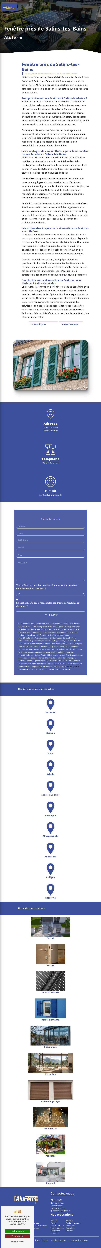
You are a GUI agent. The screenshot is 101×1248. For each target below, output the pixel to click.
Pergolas (70, 1228)
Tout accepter (17, 1231)
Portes (53, 1223)
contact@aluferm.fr (50, 495)
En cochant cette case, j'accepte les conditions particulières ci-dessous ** (48, 604)
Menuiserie (70, 1226)
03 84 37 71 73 (50, 462)
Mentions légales (58, 1240)
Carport (69, 1231)
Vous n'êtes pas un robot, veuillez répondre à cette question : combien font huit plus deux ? (47, 587)
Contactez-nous (69, 324)
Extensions (55, 1231)
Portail (53, 1220)
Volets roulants (57, 1226)
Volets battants (57, 1228)
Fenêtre (69, 1220)
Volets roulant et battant (35, 1226)
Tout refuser (17, 1236)
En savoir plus (38, 324)
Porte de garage (73, 1223)
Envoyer (53, 614)
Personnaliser (17, 1241)
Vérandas (54, 1233)
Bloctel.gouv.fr (73, 666)
